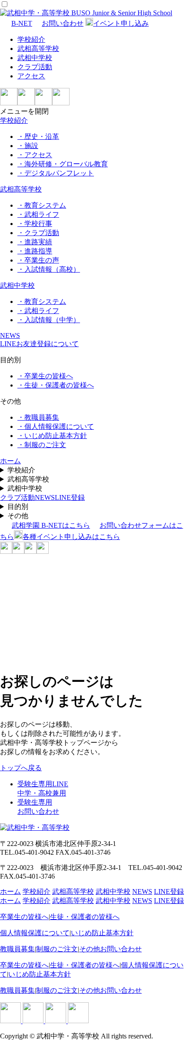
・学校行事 (34, 223)
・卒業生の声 (38, 260)
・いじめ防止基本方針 (52, 435)
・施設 (27, 145)
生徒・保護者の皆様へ (85, 916)
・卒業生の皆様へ (45, 376)
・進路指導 (34, 251)
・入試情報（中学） (48, 319)
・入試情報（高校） (48, 269)
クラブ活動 (34, 67)
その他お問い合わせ (110, 949)
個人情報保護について (35, 933)
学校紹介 (31, 39)
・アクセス (34, 154)
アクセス (31, 76)
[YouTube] (61, 103)
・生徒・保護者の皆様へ (55, 385)
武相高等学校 (38, 48)
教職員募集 (17, 949)
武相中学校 (34, 57)
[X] (43, 103)
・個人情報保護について (55, 426)
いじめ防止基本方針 (102, 933)
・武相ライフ (38, 214)
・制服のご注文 (41, 444)
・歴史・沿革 (38, 136)
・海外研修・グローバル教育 (62, 164)
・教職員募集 (38, 417)
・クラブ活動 (38, 232)
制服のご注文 (57, 949)
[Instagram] (26, 103)
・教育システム (41, 205)
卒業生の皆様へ (24, 916)
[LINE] (8, 103)
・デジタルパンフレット (55, 173)
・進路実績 (34, 242)
